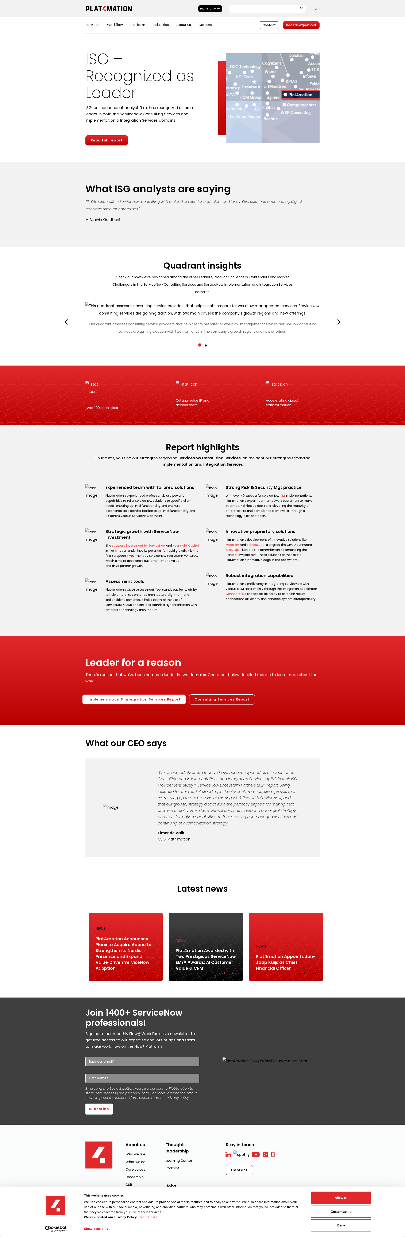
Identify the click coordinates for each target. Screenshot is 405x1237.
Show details (93, 1228)
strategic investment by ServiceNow (138, 545)
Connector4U (236, 594)
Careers (205, 24)
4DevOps (232, 550)
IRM (282, 495)
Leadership (135, 1177)
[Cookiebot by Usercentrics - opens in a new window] (56, 1229)
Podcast (172, 1168)
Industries (161, 24)
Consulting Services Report (221, 699)
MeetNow (232, 545)
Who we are (135, 1154)
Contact (269, 25)
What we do (135, 1161)
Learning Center (210, 8)
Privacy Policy (178, 1097)
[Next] (338, 322)
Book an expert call (301, 25)
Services (92, 24)
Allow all (341, 1197)
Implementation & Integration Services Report (134, 699)
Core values (135, 1169)
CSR (129, 1184)
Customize (339, 1211)
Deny (341, 1225)
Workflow (115, 24)
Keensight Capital (186, 545)
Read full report (107, 140)
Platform (137, 24)
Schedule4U (256, 545)
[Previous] (66, 322)
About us (183, 24)
